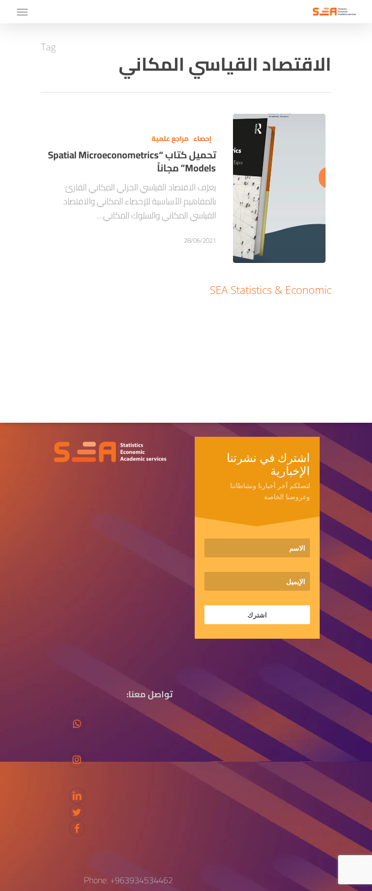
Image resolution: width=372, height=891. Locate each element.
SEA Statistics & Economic (270, 289)
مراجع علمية (170, 138)
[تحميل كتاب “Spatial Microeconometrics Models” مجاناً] (279, 188)
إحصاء (202, 138)
